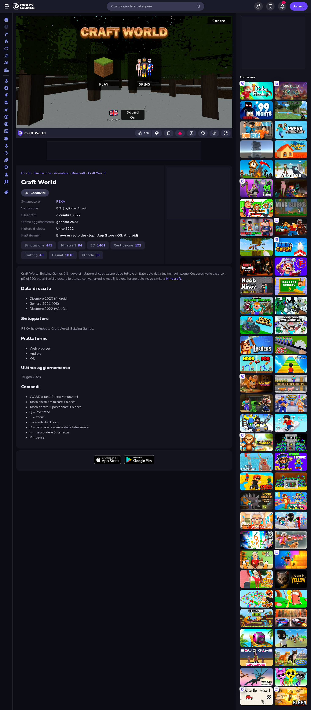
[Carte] (6, 102)
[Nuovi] (6, 34)
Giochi (25, 173)
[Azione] (6, 95)
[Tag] (6, 192)
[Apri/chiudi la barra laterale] (7, 6)
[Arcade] (6, 80)
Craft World (96, 173)
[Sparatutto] (6, 152)
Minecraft (78, 173)
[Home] (6, 19)
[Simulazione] (6, 145)
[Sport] (6, 160)
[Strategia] (6, 167)
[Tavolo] (6, 174)
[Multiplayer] (6, 62)
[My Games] (270, 6)
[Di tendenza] (6, 41)
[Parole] (6, 131)
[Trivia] (6, 181)
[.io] (6, 124)
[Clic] (6, 109)
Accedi (298, 6)
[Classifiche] (6, 70)
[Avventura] (6, 88)
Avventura (61, 173)
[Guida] (6, 116)
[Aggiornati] (6, 48)
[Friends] (258, 6)
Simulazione (42, 173)
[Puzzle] (6, 138)
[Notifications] (282, 6)
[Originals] (6, 55)
